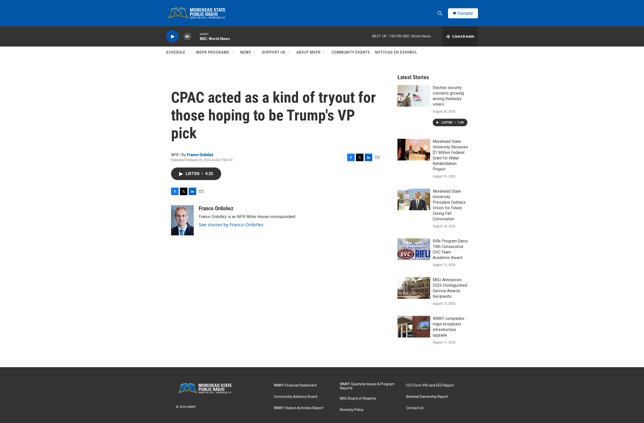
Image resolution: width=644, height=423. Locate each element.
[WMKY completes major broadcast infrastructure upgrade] (413, 326)
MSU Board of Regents (358, 398)
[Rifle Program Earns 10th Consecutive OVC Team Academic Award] (413, 249)
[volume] (187, 36)
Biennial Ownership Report (427, 397)
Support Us (274, 52)
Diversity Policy (352, 410)
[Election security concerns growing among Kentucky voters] (413, 96)
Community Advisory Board (295, 397)
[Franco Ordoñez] (182, 220)
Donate (465, 13)
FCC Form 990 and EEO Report (430, 385)
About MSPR (308, 52)
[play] (172, 36)
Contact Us (415, 408)
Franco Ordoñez (200, 154)
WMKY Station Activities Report (298, 408)
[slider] (195, 36)
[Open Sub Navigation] (189, 52)
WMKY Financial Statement (295, 385)
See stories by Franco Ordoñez (231, 225)
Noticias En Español (396, 52)
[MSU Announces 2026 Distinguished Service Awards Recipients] (413, 288)
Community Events (351, 52)
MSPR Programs (212, 52)
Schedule (175, 52)
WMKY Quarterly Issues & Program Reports (367, 386)
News (245, 52)
